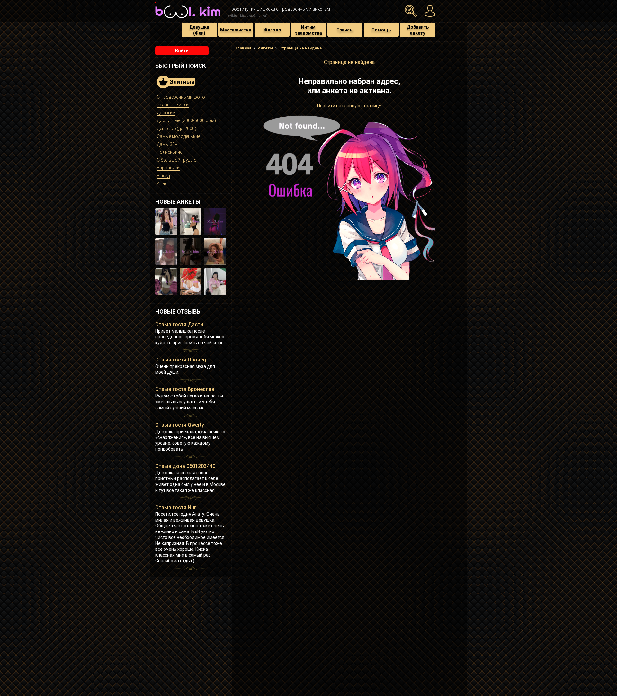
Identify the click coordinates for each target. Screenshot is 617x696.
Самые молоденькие (178, 136)
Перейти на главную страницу (349, 105)
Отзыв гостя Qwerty (179, 425)
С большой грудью (177, 160)
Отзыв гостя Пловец (180, 360)
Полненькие (169, 152)
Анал (162, 183)
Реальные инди (173, 104)
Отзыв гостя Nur (175, 507)
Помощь (381, 29)
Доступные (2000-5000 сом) (186, 120)
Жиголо (272, 29)
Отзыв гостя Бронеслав (184, 389)
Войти (182, 50)
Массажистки (235, 29)
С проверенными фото (181, 97)
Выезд (163, 175)
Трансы (344, 29)
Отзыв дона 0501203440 (185, 466)
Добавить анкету (418, 29)
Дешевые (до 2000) (176, 128)
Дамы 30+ (167, 144)
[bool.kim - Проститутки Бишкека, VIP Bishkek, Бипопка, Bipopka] (187, 19)
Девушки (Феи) (199, 29)
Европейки (168, 167)
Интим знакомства (308, 29)
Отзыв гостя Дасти (179, 324)
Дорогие (166, 112)
